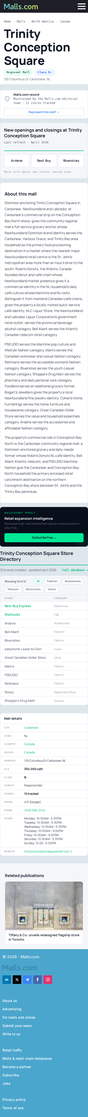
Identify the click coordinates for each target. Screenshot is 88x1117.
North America (43, 21)
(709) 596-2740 (34, 810)
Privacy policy (14, 1099)
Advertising (12, 1009)
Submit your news (17, 1026)
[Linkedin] (6, 979)
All (38, 581)
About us (9, 1001)
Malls (21, 21)
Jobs (6, 1083)
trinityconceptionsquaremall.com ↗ (48, 851)
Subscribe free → (44, 537)
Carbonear (31, 727)
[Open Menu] (82, 6)
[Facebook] (37, 979)
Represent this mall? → (44, 112)
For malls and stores (18, 1017)
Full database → (75, 570)
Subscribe (10, 1075)
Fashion (52, 581)
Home (7, 21)
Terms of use (12, 1108)
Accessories (73, 581)
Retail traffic (12, 1050)
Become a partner (16, 1067)
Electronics (33, 589)
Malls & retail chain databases (27, 1058)
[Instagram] (48, 979)
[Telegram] (27, 979)
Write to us (11, 1034)
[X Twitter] (17, 979)
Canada (65, 21)
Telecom (13, 589)
